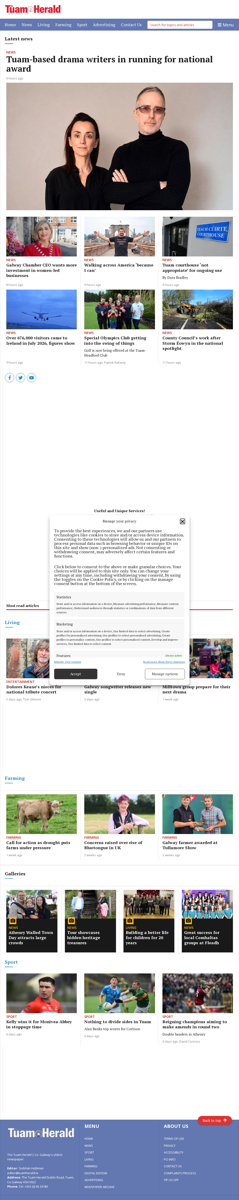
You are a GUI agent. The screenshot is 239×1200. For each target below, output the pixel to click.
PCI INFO (170, 1159)
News (28, 24)
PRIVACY (170, 1145)
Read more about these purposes (164, 662)
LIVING (89, 1159)
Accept (75, 673)
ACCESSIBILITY (173, 1152)
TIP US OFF (171, 1180)
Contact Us (132, 24)
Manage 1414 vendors (67, 662)
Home (11, 24)
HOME (88, 1138)
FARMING (90, 1166)
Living (45, 24)
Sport (83, 24)
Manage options (165, 673)
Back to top (212, 1120)
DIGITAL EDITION (95, 1173)
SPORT (89, 1152)
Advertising (105, 24)
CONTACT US (173, 1166)
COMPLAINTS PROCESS (180, 1173)
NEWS (88, 1145)
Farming (64, 24)
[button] (182, 521)
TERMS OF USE (174, 1138)
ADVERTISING (93, 1180)
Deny (121, 673)
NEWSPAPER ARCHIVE (99, 1187)
